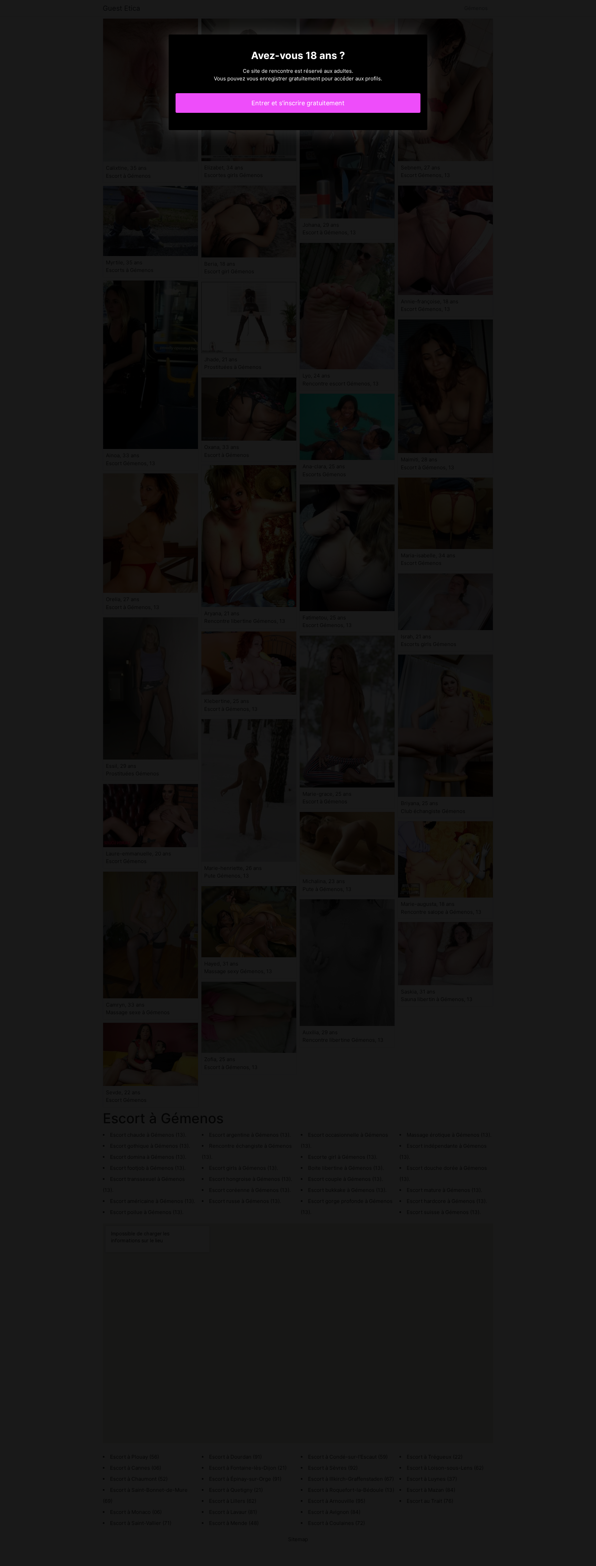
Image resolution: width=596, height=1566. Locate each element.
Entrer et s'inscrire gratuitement (298, 103)
